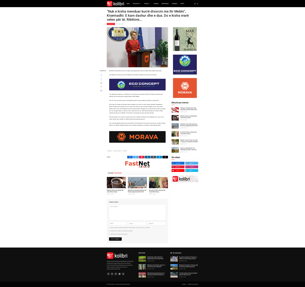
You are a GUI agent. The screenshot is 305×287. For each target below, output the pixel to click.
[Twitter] (101, 78)
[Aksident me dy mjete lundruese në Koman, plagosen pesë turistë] (137, 182)
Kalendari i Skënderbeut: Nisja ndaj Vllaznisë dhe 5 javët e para (188, 108)
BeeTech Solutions (125, 284)
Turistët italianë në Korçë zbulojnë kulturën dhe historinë (188, 273)
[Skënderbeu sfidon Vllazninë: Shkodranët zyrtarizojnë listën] (142, 259)
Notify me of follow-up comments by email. (122, 230)
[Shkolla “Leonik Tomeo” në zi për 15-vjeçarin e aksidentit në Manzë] (175, 142)
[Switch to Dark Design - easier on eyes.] (197, 3)
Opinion (156, 3)
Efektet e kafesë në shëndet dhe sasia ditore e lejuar (115, 191)
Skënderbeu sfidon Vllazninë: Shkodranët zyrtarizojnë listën (155, 257)
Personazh (165, 3)
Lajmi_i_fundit (117, 150)
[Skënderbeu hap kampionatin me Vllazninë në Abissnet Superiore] (142, 275)
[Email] (101, 90)
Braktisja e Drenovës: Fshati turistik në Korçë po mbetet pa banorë (188, 265)
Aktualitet (136, 3)
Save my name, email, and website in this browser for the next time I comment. (130, 227)
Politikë (125, 150)
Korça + (146, 3)
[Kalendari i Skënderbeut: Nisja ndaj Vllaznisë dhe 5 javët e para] (175, 110)
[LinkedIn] (101, 82)
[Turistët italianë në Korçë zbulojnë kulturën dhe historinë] (174, 275)
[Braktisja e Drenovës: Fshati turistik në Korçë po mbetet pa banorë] (174, 267)
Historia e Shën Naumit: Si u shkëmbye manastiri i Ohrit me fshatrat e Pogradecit (188, 148)
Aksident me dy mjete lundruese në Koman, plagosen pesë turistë (137, 191)
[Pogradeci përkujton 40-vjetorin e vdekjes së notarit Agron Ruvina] (174, 259)
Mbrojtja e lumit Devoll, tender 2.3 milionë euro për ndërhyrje (156, 265)
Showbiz (174, 3)
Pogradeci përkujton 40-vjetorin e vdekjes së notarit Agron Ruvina (188, 257)
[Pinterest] (101, 86)
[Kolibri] (115, 3)
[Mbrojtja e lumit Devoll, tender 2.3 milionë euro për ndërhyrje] (142, 267)
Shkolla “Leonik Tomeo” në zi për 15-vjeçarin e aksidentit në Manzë (189, 140)
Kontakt (184, 284)
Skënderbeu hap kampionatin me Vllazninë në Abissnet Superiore (156, 273)
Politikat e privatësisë (193, 284)
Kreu (128, 3)
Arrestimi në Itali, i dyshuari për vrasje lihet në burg (157, 191)
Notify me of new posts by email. (119, 234)
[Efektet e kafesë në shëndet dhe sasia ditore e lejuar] (116, 182)
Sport (182, 3)
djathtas (110, 150)
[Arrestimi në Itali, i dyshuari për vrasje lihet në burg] (158, 182)
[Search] (195, 3)
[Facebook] (101, 74)
